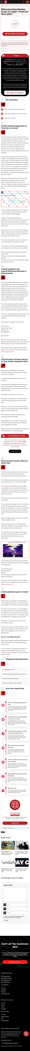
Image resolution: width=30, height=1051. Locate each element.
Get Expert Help (15, 813)
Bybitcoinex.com (12, 63)
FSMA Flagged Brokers (6, 980)
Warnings (6, 5)
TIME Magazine (5, 486)
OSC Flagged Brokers (5, 982)
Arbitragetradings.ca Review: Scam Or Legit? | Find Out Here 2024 (7, 853)
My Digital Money (5, 1020)
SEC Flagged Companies (6, 978)
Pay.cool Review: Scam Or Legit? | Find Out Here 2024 (21, 870)
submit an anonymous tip (7, 584)
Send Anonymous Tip (15, 451)
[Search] (23, 2)
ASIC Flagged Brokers (6, 976)
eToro (2, 1018)
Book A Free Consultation (6, 1040)
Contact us (15, 823)
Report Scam (27, 2)
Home (2, 5)
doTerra (3, 1006)
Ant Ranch (3, 991)
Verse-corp (3, 987)
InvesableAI (3, 1008)
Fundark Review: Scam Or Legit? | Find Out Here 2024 (7, 870)
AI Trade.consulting (5, 993)
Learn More (3, 1037)
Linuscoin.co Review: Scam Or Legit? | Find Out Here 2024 (21, 853)
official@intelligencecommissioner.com (10, 1043)
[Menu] (1, 2)
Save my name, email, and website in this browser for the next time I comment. (13, 917)
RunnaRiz (3, 1003)
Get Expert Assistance (16, 34)
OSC (6, 832)
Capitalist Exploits (5, 1016)
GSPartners (3, 989)
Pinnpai (2, 1004)
